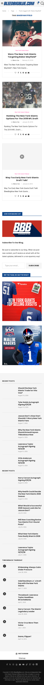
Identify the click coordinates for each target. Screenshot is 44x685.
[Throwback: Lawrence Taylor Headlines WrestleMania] (9, 598)
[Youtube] (23, 664)
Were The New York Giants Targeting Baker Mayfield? (22, 55)
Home (4, 11)
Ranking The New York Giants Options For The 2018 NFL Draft (22, 117)
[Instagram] (13, 664)
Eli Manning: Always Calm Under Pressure (29, 568)
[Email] (20, 664)
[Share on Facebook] (18, 73)
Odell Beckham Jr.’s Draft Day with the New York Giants (29, 583)
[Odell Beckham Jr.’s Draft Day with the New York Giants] (9, 584)
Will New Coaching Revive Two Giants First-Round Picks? (29, 522)
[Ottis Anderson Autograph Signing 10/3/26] (9, 461)
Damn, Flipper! (24, 636)
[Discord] (37, 664)
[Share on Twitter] (20, 73)
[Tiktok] (27, 664)
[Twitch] (30, 664)
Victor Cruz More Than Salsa (28, 624)
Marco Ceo (16, 60)
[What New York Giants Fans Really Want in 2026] (9, 537)
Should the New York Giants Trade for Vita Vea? (27, 390)
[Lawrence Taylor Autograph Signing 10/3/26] (9, 447)
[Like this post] (15, 73)
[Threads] (16, 664)
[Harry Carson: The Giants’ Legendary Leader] (9, 612)
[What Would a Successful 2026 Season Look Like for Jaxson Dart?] (9, 509)
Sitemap (22, 658)
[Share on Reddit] (26, 73)
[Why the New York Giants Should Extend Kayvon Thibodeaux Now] (9, 433)
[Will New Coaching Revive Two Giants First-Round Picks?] (9, 523)
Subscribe (34, 265)
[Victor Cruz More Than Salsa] (9, 626)
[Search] (42, 3)
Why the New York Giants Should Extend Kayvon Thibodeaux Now (29, 432)
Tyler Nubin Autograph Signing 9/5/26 (28, 403)
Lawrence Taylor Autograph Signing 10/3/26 (26, 446)
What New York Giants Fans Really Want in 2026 (29, 535)
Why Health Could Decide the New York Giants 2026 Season (29, 493)
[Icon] (22, 33)
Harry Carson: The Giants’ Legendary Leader (29, 610)
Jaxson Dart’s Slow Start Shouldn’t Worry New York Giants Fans (30, 418)
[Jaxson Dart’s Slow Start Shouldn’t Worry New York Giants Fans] (9, 419)
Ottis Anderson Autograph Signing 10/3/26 (26, 460)
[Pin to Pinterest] (23, 73)
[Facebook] (7, 664)
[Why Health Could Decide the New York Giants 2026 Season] (9, 494)
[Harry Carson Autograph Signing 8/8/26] (9, 481)
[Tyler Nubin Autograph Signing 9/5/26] (9, 405)
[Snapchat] (33, 664)
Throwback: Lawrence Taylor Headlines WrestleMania (28, 597)
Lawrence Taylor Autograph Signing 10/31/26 (26, 549)
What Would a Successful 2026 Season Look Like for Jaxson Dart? (30, 508)
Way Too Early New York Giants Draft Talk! (22, 179)
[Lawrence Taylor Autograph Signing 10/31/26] (9, 550)
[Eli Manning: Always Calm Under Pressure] (9, 570)
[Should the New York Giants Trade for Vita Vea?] (9, 391)
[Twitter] (10, 664)
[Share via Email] (28, 73)
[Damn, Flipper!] (9, 639)
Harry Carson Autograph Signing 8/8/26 (29, 479)
